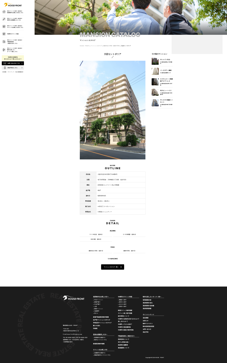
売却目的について (123, 339)
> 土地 (95, 306)
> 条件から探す (122, 302)
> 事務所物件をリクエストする (101, 355)
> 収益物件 (96, 311)
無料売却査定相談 (148, 326)
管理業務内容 (147, 300)
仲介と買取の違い (123, 342)
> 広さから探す (122, 304)
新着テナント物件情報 (125, 310)
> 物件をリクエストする (100, 340)
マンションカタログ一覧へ (111, 267)
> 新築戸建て (96, 302)
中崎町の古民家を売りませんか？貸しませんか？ (13, 58)
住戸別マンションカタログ (101, 320)
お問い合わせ (147, 329)
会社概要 (4, 72)
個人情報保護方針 (19, 72)
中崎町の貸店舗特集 (124, 327)
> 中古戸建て (96, 304)
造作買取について (123, 316)
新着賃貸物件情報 (98, 344)
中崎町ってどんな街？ (125, 324)
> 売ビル (95, 313)
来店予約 (145, 332)
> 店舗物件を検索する (99, 353)
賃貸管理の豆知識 (148, 306)
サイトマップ (11, 72)
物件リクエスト (148, 323)
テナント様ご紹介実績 (125, 313)
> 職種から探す (122, 300)
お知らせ (145, 321)
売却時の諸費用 (123, 345)
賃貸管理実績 (147, 308)
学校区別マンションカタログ (102, 323)
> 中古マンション (98, 300)
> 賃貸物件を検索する (99, 337)
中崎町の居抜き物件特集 (126, 330)
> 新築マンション (98, 309)
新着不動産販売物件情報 (101, 317)
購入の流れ (96, 325)
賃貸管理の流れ (148, 303)
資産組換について (123, 348)
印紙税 (95, 328)
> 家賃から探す (122, 306)
